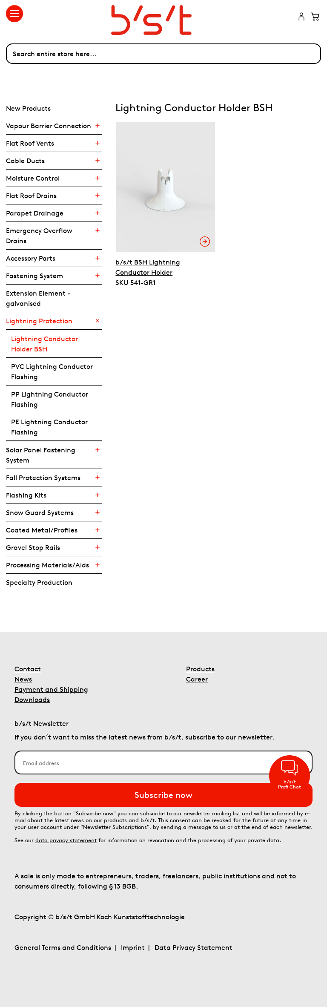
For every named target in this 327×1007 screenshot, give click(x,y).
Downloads (32, 699)
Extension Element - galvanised (38, 298)
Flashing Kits (26, 495)
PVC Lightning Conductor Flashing (52, 371)
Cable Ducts (25, 160)
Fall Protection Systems (43, 477)
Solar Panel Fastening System (40, 455)
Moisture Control (33, 178)
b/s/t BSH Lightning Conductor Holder (147, 267)
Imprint (133, 947)
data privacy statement (66, 840)
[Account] (301, 17)
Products (200, 669)
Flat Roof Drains (31, 195)
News (23, 679)
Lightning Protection (39, 320)
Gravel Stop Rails (33, 547)
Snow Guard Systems (40, 512)
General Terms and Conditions (62, 947)
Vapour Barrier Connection (48, 125)
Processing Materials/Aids (47, 565)
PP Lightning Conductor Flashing (49, 399)
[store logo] (163, 20)
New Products (28, 108)
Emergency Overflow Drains (39, 235)
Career (197, 679)
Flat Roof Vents (30, 143)
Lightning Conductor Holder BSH (44, 343)
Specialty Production (39, 582)
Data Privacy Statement (193, 947)
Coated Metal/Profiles (41, 530)
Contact (27, 669)
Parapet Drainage (34, 213)
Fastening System (34, 275)
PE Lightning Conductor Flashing (49, 426)
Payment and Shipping (51, 689)
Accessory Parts (30, 258)
